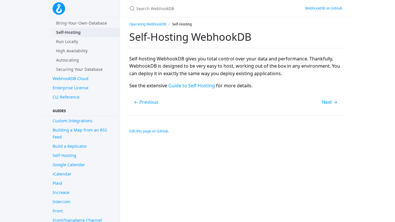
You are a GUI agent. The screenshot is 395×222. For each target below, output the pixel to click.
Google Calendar (69, 164)
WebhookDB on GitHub (323, 8)
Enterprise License (70, 87)
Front (58, 211)
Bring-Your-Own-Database (81, 23)
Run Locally (67, 41)
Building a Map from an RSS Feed (80, 133)
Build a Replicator (70, 146)
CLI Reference (66, 97)
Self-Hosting (64, 155)
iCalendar (62, 174)
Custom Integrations (73, 120)
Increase (61, 192)
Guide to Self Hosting (191, 85)
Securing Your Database (79, 69)
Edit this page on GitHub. (149, 131)
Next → (329, 102)
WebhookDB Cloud (70, 78)
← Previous (146, 102)
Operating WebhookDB (147, 24)
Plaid (57, 183)
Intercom (61, 201)
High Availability (72, 50)
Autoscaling (67, 60)
